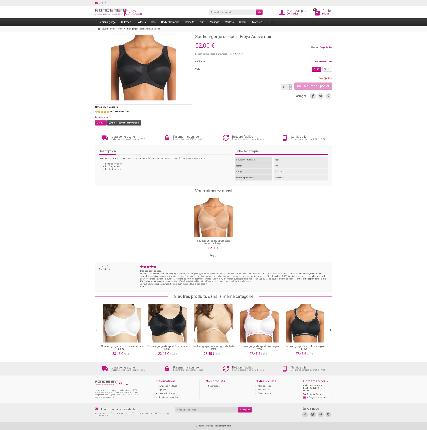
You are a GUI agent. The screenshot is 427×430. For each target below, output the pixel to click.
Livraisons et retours (167, 386)
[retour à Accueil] (99, 29)
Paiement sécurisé (166, 393)
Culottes (126, 22)
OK (259, 12)
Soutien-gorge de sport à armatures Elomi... (122, 347)
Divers (243, 22)
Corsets (189, 22)
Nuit (202, 22)
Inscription (245, 409)
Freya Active (326, 47)
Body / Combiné (170, 22)
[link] (305, 414)
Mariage (214, 22)
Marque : (315, 47)
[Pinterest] (328, 96)
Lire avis (101, 123)
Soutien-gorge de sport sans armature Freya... (213, 242)
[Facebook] (313, 96)
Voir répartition (101, 117)
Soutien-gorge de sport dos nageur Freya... (259, 347)
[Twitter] (321, 96)
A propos (162, 389)
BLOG (271, 22)
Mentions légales (266, 386)
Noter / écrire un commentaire (125, 123)
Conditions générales (168, 397)
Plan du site (263, 389)
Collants (141, 22)
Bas (153, 22)
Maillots (229, 22)
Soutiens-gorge (107, 22)
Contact (102, 3)
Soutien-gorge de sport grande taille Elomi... (213, 347)
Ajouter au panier (316, 86)
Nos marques (214, 386)
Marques (257, 22)
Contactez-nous (265, 393)
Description (107, 151)
